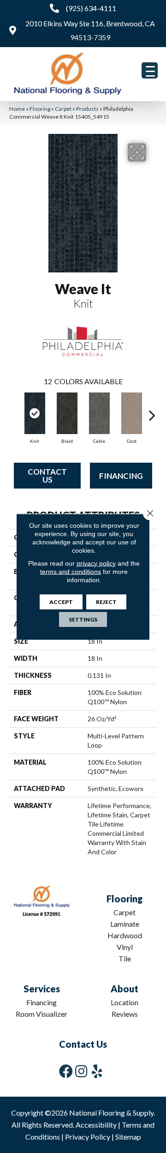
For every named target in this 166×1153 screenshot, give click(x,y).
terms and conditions (70, 571)
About (124, 988)
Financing (121, 476)
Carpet (63, 108)
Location (124, 1002)
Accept (61, 601)
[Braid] (67, 413)
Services (42, 988)
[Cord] (131, 413)
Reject (106, 601)
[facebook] (66, 1071)
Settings (83, 619)
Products (87, 108)
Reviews (125, 1013)
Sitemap (128, 1136)
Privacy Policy (87, 1136)
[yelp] (97, 1071)
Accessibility (96, 1124)
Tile (125, 958)
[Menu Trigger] (150, 70)
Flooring (40, 108)
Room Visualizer (41, 1013)
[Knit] (34, 413)
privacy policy (96, 563)
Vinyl (125, 946)
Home (17, 108)
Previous (14, 410)
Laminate (124, 923)
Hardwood (124, 935)
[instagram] (81, 1071)
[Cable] (99, 413)
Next (152, 410)
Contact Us (47, 475)
